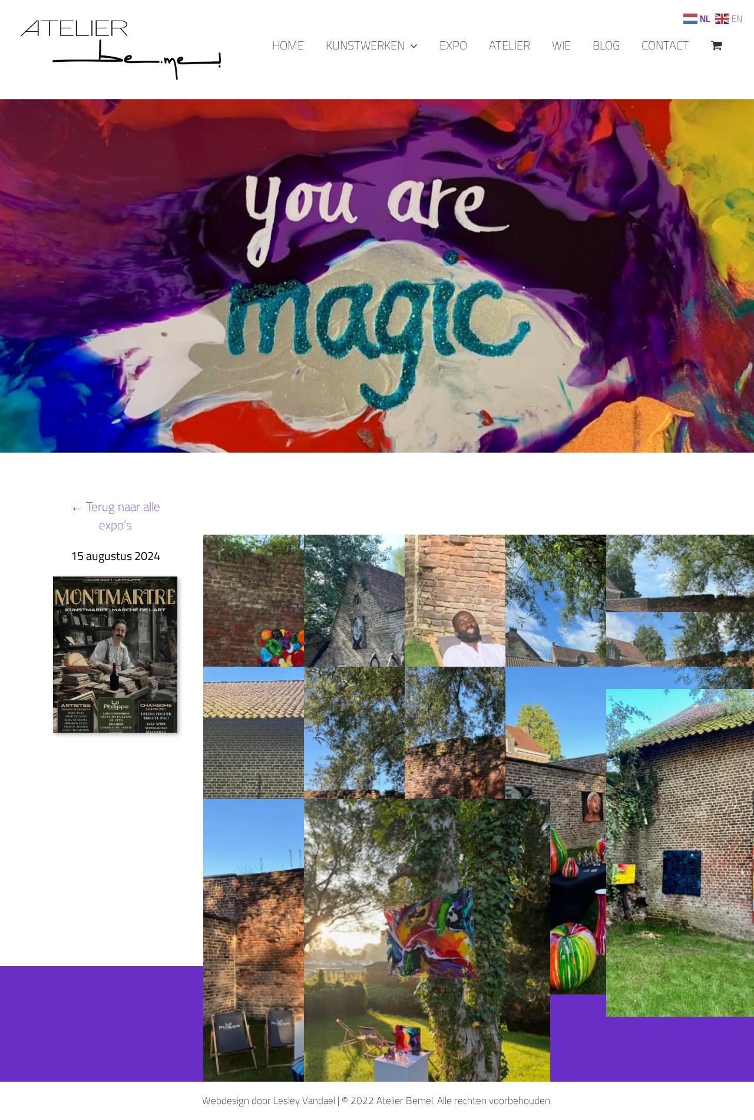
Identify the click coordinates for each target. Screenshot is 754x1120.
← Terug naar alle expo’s (115, 516)
